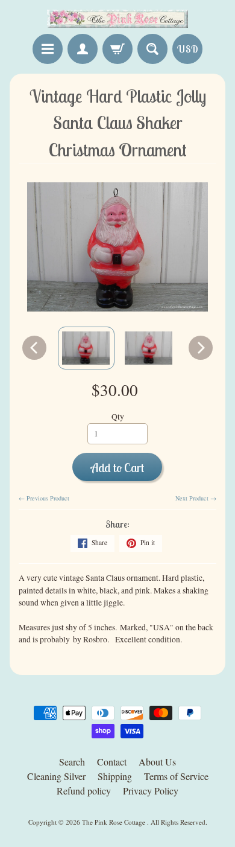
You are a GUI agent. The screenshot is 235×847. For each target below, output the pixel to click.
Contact (112, 761)
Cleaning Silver (56, 776)
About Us (157, 761)
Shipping (115, 776)
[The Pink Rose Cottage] (117, 19)
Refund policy (84, 790)
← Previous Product (44, 498)
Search (72, 761)
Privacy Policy (150, 790)
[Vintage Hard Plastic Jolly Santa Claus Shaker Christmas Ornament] (86, 348)
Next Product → (195, 498)
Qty (117, 416)
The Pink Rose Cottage (114, 821)
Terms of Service (176, 776)
